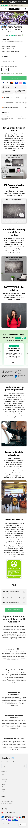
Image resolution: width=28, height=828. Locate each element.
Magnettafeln (11, 118)
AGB (2, 787)
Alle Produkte (9, 117)
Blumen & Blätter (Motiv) (17, 117)
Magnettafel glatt (4, 118)
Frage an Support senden (14, 609)
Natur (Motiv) (4, 119)
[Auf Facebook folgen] (2, 809)
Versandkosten (10, 41)
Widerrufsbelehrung (5, 782)
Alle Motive (3, 117)
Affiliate (3, 791)
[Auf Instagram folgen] (6, 809)
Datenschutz (4, 779)
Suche (2, 774)
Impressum (3, 777)
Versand (3, 784)
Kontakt (3, 789)
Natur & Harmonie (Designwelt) (20, 118)
